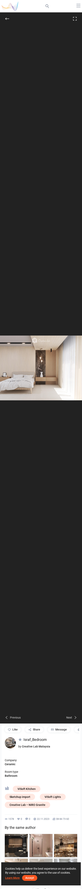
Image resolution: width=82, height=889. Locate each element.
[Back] (7, 18)
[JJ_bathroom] (41, 845)
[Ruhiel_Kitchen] (16, 845)
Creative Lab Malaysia (36, 746)
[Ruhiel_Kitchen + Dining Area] (65, 845)
